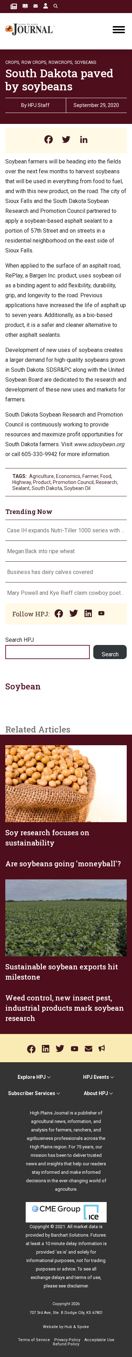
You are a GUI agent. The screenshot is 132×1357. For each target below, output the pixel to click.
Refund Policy (66, 1344)
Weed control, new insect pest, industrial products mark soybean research (64, 1008)
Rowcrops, (61, 62)
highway (21, 482)
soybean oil (77, 488)
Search (110, 654)
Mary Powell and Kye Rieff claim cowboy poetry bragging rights (66, 593)
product (42, 482)
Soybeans (85, 62)
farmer (90, 476)
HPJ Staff (39, 105)
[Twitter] (66, 140)
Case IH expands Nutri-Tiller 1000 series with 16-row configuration (66, 530)
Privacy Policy (67, 1340)
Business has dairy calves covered (50, 572)
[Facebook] (48, 140)
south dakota (47, 488)
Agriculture (41, 476)
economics (68, 476)
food (105, 476)
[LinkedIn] (83, 140)
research (106, 482)
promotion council (73, 482)
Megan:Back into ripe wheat (41, 551)
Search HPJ (19, 639)
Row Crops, (34, 62)
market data (86, 1226)
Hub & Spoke (76, 1327)
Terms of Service (34, 1340)
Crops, (12, 62)
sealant (21, 488)
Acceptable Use (99, 1340)
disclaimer (77, 1286)
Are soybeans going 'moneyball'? (63, 863)
